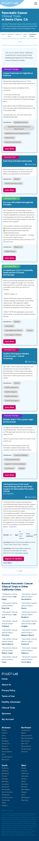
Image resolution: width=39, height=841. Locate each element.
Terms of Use (8, 696)
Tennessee (5, 800)
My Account (8, 719)
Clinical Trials (8, 707)
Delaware (5, 773)
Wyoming (24, 800)
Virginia (4, 805)
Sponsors (6, 713)
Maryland (5, 787)
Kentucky (5, 781)
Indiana (4, 733)
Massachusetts (26, 736)
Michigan (5, 741)
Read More (12, 527)
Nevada (24, 787)
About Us (6, 684)
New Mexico (25, 789)
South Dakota (7, 757)
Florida (4, 776)
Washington (25, 797)
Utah (23, 795)
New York (24, 744)
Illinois (4, 730)
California (25, 773)
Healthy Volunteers (11, 702)
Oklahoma (5, 795)
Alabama (5, 768)
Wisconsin (5, 760)
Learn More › (7, 563)
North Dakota (7, 752)
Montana (24, 784)
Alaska (23, 768)
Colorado (24, 776)
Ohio (3, 754)
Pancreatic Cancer (21, 553)
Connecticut (25, 730)
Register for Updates (13, 559)
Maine (23, 733)
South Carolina (7, 797)
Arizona (24, 771)
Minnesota (6, 744)
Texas (4, 803)
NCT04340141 (8, 494)
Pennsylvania (26, 746)
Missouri (5, 746)
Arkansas (5, 771)
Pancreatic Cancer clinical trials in (10, 596)
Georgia (5, 779)
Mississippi (6, 789)
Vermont (24, 752)
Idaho (23, 781)
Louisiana (5, 784)
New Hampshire (27, 738)
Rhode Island (26, 749)
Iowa (3, 736)
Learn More (9, 149)
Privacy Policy (8, 690)
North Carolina (7, 792)
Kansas (4, 738)
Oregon (24, 792)
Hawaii (23, 779)
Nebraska (5, 749)
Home (4, 679)
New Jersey (25, 741)
